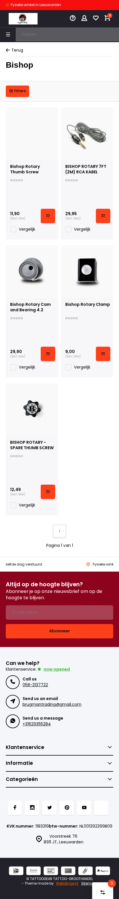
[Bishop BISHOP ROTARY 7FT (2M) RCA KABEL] (87, 133)
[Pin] (68, 871)
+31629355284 (37, 724)
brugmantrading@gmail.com (52, 704)
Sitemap (88, 883)
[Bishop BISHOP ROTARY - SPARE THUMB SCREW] (32, 409)
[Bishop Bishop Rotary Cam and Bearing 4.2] (32, 271)
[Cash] (85, 871)
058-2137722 (35, 685)
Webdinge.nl (67, 883)
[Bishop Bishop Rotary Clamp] (87, 271)
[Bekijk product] (48, 216)
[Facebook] (15, 808)
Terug (17, 50)
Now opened (57, 669)
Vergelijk (27, 229)
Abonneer (59, 631)
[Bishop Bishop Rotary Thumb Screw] (32, 133)
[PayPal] (103, 871)
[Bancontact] (51, 871)
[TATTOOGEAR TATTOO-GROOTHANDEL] (23, 18)
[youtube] (84, 808)
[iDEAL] (16, 871)
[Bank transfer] (33, 871)
